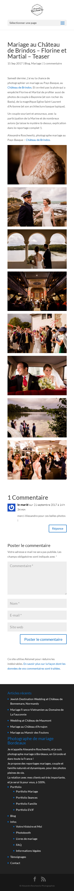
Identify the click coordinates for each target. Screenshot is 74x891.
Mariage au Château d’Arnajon (28, 726)
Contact (15, 863)
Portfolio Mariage (27, 791)
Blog (27, 63)
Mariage (36, 63)
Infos (13, 821)
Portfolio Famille (26, 803)
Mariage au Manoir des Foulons (29, 732)
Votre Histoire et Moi (29, 826)
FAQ (19, 844)
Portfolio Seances (26, 797)
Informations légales (28, 850)
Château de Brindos (19, 87)
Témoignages (18, 856)
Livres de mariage (26, 838)
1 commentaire (52, 63)
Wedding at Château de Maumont (30, 720)
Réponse (57, 528)
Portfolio (16, 787)
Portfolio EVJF (25, 809)
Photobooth (23, 832)
